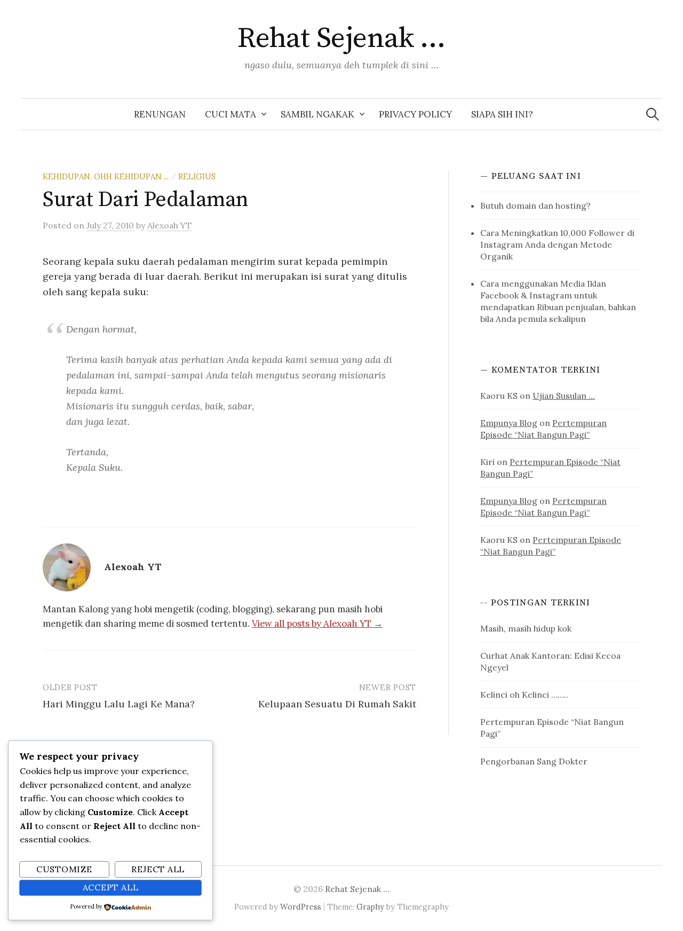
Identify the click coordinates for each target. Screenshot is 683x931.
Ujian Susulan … (564, 395)
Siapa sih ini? (502, 114)
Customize (64, 869)
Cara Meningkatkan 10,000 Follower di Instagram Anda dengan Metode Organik (557, 244)
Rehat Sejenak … (341, 38)
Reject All (158, 869)
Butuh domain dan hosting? (535, 205)
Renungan (160, 114)
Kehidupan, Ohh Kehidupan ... (106, 176)
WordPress (300, 907)
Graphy (370, 907)
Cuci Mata (230, 114)
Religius (197, 176)
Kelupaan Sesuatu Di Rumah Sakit (337, 704)
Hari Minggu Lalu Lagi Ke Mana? (119, 704)
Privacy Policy (415, 114)
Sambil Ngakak (317, 114)
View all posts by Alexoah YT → (317, 623)
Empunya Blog (508, 422)
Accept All (111, 887)
